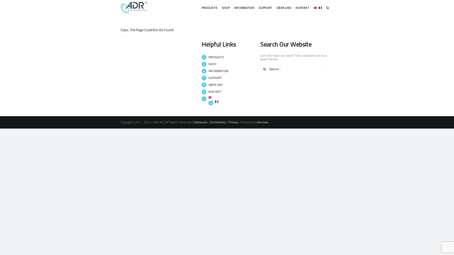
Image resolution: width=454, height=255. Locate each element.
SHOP (212, 64)
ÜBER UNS (215, 85)
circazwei (262, 122)
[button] (327, 7)
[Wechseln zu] (315, 7)
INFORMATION (218, 71)
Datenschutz (218, 122)
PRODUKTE (216, 57)
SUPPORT (215, 78)
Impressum (200, 122)
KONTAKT (215, 91)
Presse (233, 122)
